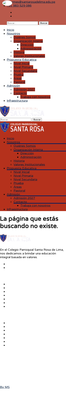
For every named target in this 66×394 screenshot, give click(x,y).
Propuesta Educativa (21, 59)
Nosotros (13, 33)
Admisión (13, 86)
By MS (5, 387)
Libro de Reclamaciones (24, 341)
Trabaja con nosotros (35, 97)
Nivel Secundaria (25, 71)
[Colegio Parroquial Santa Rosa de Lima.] (22, 116)
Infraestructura (17, 100)
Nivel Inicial (22, 63)
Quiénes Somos (25, 37)
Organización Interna (28, 41)
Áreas (18, 78)
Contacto (20, 93)
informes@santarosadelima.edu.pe (31, 2)
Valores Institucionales (29, 56)
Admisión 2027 (24, 89)
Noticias (13, 306)
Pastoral (19, 82)
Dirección (27, 45)
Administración (30, 48)
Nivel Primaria (23, 67)
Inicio (10, 30)
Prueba (19, 74)
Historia (19, 52)
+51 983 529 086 (19, 5)
